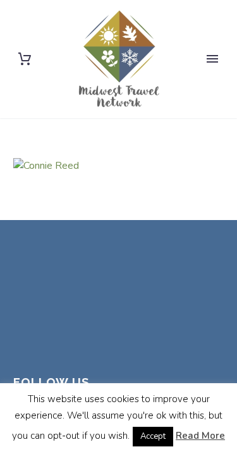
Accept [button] (153, 436)
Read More (200, 435)
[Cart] (24, 59)
